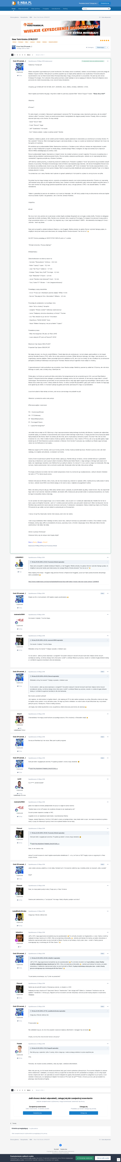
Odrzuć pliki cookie (103, 1158)
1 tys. (20, 572)
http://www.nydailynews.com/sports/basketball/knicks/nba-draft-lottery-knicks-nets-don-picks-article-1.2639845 (63, 581)
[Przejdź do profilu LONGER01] (19, 563)
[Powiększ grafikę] (88, 231)
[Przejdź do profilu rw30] (19, 784)
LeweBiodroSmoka (19, 911)
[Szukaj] (109, 8)
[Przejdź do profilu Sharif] (19, 719)
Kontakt (56, 1149)
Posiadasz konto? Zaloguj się (88, 3)
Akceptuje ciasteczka (85, 1158)
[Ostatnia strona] (32, 55)
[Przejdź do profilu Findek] (19, 1049)
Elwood (19, 635)
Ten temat (102, 8)
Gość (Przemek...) (26, 46)
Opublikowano (36, 61)
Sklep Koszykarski (23, 8)
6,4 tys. (20, 793)
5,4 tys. (20, 629)
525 (20, 728)
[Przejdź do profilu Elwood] (19, 641)
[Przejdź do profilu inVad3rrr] (19, 938)
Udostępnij (90, 47)
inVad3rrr (19, 932)
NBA (28, 48)
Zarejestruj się (105, 3)
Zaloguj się (83, 1113)
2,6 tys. (20, 650)
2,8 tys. (20, 1058)
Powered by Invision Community (60, 1153)
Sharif (19, 714)
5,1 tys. (20, 75)
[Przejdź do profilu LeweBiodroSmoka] (19, 917)
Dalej (28, 54)
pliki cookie (32, 1158)
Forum (13, 8)
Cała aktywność (56, 8)
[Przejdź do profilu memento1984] (19, 620)
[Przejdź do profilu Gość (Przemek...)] (14, 47)
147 (20, 946)
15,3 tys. (20, 925)
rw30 (19, 779)
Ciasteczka (63, 1149)
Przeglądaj (46, 8)
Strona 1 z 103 (40, 54)
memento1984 (19, 614)
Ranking (65, 8)
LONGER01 (19, 557)
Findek (19, 1043)
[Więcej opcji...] (107, 61)
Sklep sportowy (35, 8)
